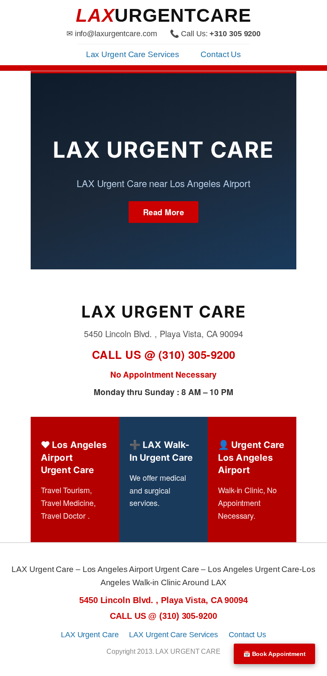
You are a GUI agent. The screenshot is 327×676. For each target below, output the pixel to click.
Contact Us (221, 54)
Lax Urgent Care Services (133, 54)
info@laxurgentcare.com (116, 33)
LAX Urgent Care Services (173, 634)
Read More (163, 212)
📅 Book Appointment (274, 653)
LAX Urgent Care (90, 634)
